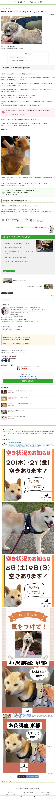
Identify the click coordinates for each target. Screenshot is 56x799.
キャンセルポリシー (28, 794)
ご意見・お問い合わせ (28, 792)
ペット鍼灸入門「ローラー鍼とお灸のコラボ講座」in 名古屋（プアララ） (22, 433)
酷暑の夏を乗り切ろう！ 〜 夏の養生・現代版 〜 (18, 397)
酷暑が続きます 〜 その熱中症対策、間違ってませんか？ (20, 390)
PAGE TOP (53, 774)
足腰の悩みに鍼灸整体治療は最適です (18, 57)
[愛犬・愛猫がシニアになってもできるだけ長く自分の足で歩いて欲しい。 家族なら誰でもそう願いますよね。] (28, 528)
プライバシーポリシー (46, 792)
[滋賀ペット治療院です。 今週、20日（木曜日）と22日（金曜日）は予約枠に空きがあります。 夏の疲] (28, 475)
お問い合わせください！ (9, 271)
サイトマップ (46, 794)
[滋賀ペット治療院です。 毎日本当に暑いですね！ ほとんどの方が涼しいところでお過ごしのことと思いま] (28, 634)
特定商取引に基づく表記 (10, 794)
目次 (26, 53)
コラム (46, 790)
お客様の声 (10, 792)
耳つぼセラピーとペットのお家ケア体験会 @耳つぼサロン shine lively (21, 431)
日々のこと (28, 790)
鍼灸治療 (10, 292)
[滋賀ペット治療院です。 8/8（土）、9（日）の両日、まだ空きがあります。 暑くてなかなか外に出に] (28, 581)
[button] (53, 300)
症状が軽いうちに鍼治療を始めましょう (20, 60)
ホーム (10, 790)
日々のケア (5, 292)
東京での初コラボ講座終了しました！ (16, 410)
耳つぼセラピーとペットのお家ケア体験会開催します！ (20, 403)
